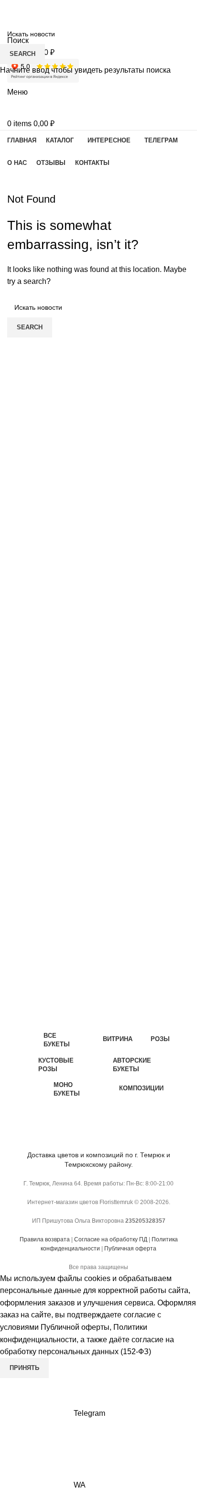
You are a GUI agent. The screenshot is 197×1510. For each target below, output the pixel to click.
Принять (24, 1367)
